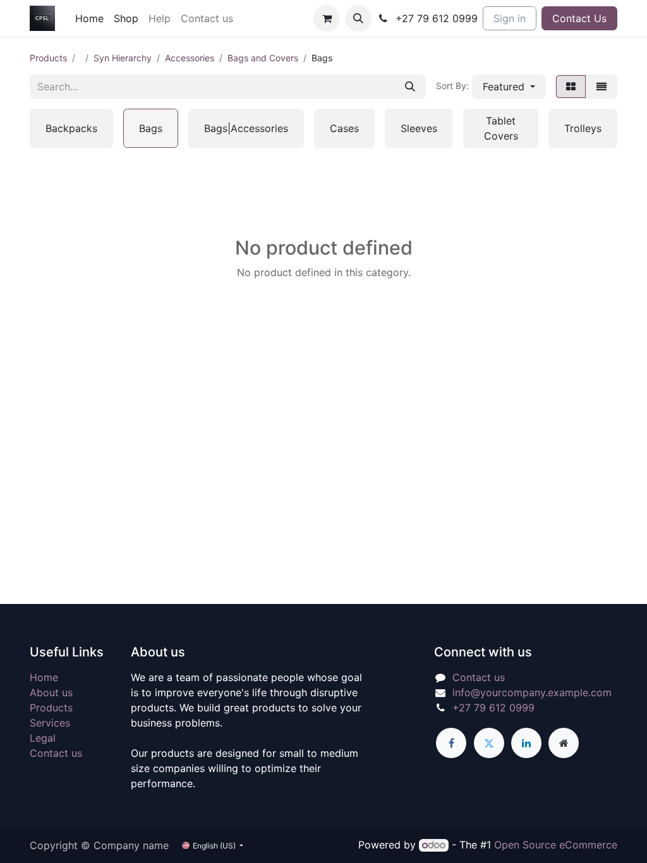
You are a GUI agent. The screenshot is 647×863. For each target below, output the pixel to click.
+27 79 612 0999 (493, 707)
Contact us (56, 753)
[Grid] (570, 87)
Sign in (509, 18)
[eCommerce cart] (326, 18)
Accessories (189, 57)
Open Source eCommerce (555, 844)
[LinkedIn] (526, 743)
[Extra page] (563, 743)
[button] (358, 18)
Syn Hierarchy (123, 57)
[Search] (410, 87)
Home (44, 677)
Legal (43, 738)
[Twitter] (489, 743)
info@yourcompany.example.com (532, 692)
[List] (601, 87)
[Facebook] (451, 743)
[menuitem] (89, 18)
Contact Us (579, 18)
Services (50, 722)
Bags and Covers (262, 57)
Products (48, 57)
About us (51, 692)
